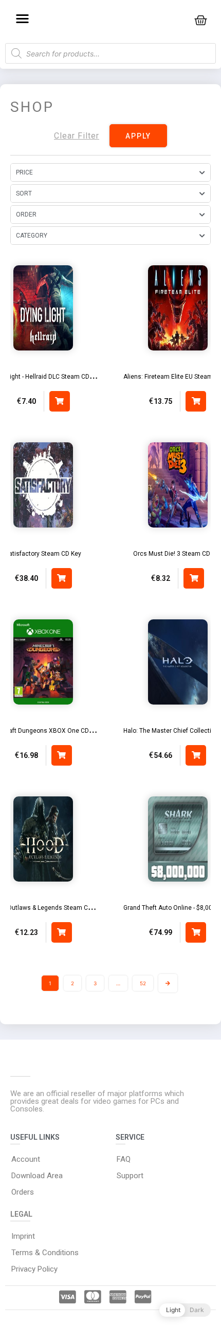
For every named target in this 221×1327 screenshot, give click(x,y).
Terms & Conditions (45, 1252)
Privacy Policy (34, 1269)
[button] (22, 18)
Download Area (37, 1175)
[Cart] (200, 20)
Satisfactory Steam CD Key (43, 553)
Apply (138, 136)
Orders (22, 1192)
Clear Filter (76, 136)
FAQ (124, 1159)
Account (25, 1159)
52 (143, 983)
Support (130, 1175)
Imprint (23, 1236)
